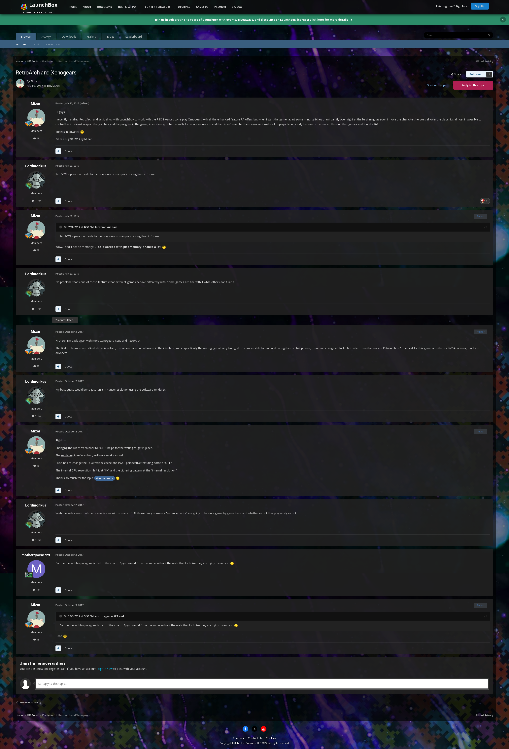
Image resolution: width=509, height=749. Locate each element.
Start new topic (437, 85)
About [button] (87, 7)
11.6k (37, 200)
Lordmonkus (35, 166)
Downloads (69, 36)
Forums (21, 44)
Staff (36, 44)
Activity (46, 36)
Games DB (202, 7)
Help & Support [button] (128, 7)
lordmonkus (103, 227)
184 (37, 589)
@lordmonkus (104, 478)
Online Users (54, 44)
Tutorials (183, 7)
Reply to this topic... (54, 683)
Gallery (91, 36)
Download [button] (104, 7)
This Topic (473, 35)
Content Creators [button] (157, 7)
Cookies (271, 738)
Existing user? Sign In (451, 6)
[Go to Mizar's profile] (36, 118)
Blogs (110, 36)
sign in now (105, 669)
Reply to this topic (473, 85)
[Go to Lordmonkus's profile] (36, 180)
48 (37, 138)
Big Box (237, 7)
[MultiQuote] (58, 151)
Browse (26, 36)
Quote (68, 151)
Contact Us (255, 738)
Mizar (35, 104)
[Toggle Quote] (61, 227)
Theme (238, 738)
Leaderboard (133, 36)
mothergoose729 (35, 555)
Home (73, 7)
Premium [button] (220, 7)
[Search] (489, 35)
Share (457, 74)
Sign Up (480, 6)
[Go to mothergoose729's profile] (36, 569)
